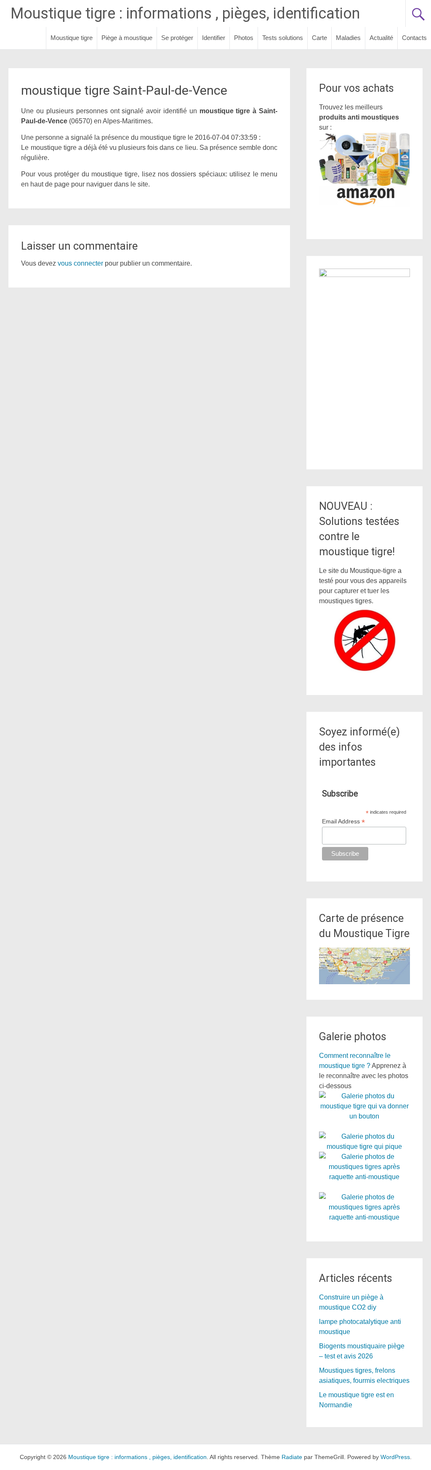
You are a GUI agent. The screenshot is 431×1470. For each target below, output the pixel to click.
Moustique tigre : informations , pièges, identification (185, 13)
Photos (243, 37)
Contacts (414, 37)
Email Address (343, 822)
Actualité (381, 37)
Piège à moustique (126, 37)
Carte (319, 37)
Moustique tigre (72, 37)
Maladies (348, 37)
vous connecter (80, 263)
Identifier (213, 37)
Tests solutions (282, 37)
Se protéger (177, 37)
